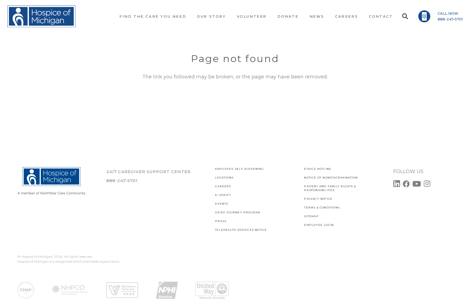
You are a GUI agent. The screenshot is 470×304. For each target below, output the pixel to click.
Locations (224, 177)
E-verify (223, 195)
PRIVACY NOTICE (318, 199)
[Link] (41, 16)
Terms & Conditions (322, 207)
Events (221, 203)
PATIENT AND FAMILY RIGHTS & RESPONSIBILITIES (330, 188)
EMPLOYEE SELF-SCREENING (239, 169)
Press (220, 221)
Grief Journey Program (237, 212)
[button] (404, 16)
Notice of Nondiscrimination (330, 177)
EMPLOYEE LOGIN (319, 225)
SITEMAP (311, 216)
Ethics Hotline (317, 169)
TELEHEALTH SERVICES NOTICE (241, 230)
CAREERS (223, 186)
